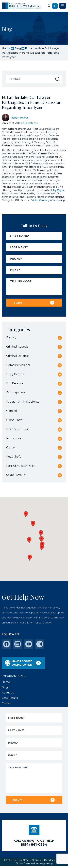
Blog (18, 48)
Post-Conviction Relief (20, 465)
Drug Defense (15, 374)
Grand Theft (14, 420)
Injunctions (13, 438)
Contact (7, 703)
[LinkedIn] (17, 644)
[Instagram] (39, 644)
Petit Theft (13, 456)
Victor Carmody (40, 200)
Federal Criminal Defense (22, 401)
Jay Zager (58, 190)
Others (11, 447)
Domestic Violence (18, 365)
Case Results (10, 697)
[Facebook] (6, 644)
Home (6, 48)
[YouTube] (28, 644)
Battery (11, 337)
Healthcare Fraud (18, 429)
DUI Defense (30, 123)
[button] (41, 547)
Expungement (16, 392)
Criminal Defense (17, 355)
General (11, 410)
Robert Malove (20, 117)
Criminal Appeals (17, 346)
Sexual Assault (16, 475)
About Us (8, 692)
